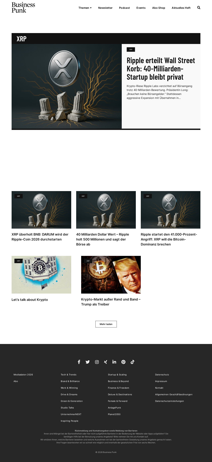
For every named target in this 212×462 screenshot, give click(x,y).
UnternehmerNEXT (71, 414)
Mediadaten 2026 (23, 374)
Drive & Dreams (69, 394)
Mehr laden (106, 324)
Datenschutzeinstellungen (169, 401)
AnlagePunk (114, 407)
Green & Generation (72, 401)
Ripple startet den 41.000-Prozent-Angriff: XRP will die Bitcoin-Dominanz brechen (169, 239)
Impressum (161, 381)
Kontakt (159, 387)
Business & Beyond (118, 381)
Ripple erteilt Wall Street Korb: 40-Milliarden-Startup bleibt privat (161, 68)
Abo (16, 381)
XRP (130, 49)
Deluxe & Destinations (120, 394)
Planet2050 (114, 414)
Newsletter (105, 7)
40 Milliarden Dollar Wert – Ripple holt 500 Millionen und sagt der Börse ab (102, 239)
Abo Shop (158, 7)
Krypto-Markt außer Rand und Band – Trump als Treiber (110, 301)
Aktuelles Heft (181, 7)
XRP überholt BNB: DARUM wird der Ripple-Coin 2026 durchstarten (40, 236)
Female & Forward (117, 401)
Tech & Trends (68, 374)
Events (141, 7)
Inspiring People (69, 421)
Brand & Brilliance (70, 381)
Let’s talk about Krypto (30, 300)
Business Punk (23, 7)
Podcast (124, 7)
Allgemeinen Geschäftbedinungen (173, 394)
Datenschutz (162, 374)
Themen (84, 7)
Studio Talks (67, 407)
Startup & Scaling (117, 374)
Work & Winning (69, 387)
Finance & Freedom (118, 387)
